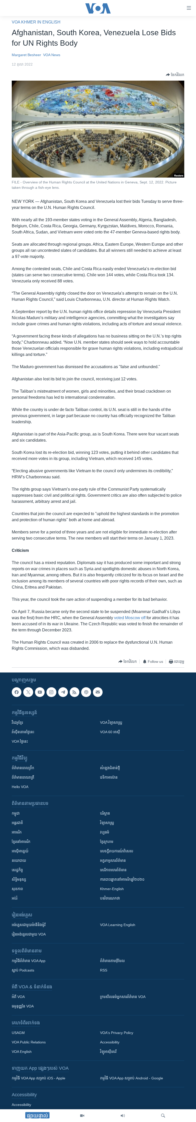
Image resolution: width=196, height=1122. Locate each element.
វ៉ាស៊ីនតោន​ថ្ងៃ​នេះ (23, 732)
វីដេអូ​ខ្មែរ (17, 723)
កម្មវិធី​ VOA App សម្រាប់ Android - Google (131, 1078)
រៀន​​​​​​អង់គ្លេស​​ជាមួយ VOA (29, 934)
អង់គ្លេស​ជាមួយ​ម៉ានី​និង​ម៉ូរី (28, 925)
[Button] (175, 75)
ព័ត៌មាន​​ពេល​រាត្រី (23, 778)
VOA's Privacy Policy (116, 1033)
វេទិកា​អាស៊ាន (109, 778)
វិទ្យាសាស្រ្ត (107, 823)
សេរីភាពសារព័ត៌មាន (113, 870)
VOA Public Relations (29, 1042)
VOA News (51, 55)
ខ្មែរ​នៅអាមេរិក (21, 842)
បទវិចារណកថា (110, 898)
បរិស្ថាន (105, 814)
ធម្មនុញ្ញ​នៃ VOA (23, 1006)
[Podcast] (86, 692)
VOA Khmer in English (36, 22)
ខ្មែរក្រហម (106, 842)
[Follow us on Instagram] (51, 692)
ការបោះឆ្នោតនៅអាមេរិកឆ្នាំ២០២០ (122, 880)
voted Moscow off (129, 618)
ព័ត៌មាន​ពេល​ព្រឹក (23, 768)
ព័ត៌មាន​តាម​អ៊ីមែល (112, 961)
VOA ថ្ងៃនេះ (20, 742)
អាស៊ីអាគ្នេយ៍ (20, 851)
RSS (103, 970)
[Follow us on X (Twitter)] (28, 692)
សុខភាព (17, 889)
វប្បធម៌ (104, 832)
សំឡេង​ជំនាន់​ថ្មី (110, 768)
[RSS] (74, 692)
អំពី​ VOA (18, 997)
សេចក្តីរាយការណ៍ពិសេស (116, 851)
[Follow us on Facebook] (16, 692)
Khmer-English (112, 889)
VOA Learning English (117, 925)
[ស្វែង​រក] (163, 1115)
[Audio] (122, 1115)
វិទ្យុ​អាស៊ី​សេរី (108, 1052)
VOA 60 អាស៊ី (110, 732)
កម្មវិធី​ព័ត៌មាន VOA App (28, 961)
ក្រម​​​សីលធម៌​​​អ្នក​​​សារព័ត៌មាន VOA (122, 997)
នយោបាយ (19, 861)
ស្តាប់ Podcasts (23, 970)
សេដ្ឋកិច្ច (17, 870)
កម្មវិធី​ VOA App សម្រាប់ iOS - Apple (38, 1078)
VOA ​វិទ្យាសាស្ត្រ (111, 723)
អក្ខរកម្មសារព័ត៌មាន (113, 861)
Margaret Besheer (26, 55)
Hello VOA (20, 787)
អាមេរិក (17, 832)
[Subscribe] (98, 692)
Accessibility (109, 1042)
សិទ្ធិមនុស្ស (19, 880)
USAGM (18, 1033)
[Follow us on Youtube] (40, 692)
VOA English (22, 1052)
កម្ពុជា (16, 814)
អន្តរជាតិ (17, 823)
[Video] (82, 1115)
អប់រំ (14, 898)
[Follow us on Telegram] (63, 692)
